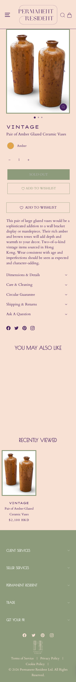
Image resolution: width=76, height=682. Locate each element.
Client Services (18, 550)
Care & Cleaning (19, 284)
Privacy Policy (50, 658)
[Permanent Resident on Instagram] (32, 328)
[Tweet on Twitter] (16, 328)
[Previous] (11, 71)
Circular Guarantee (20, 294)
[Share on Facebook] (8, 328)
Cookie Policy (35, 664)
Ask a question (18, 314)
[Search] (62, 15)
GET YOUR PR (15, 620)
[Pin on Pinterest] (24, 328)
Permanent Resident (21, 585)
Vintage (22, 127)
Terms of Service (22, 658)
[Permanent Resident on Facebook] (24, 635)
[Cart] (69, 15)
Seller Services (17, 568)
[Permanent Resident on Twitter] (33, 635)
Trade (10, 602)
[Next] (64, 71)
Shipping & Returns (21, 304)
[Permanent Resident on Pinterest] (43, 635)
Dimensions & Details (23, 274)
